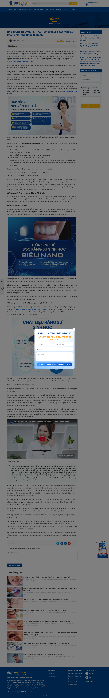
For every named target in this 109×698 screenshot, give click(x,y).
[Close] (74, 329)
